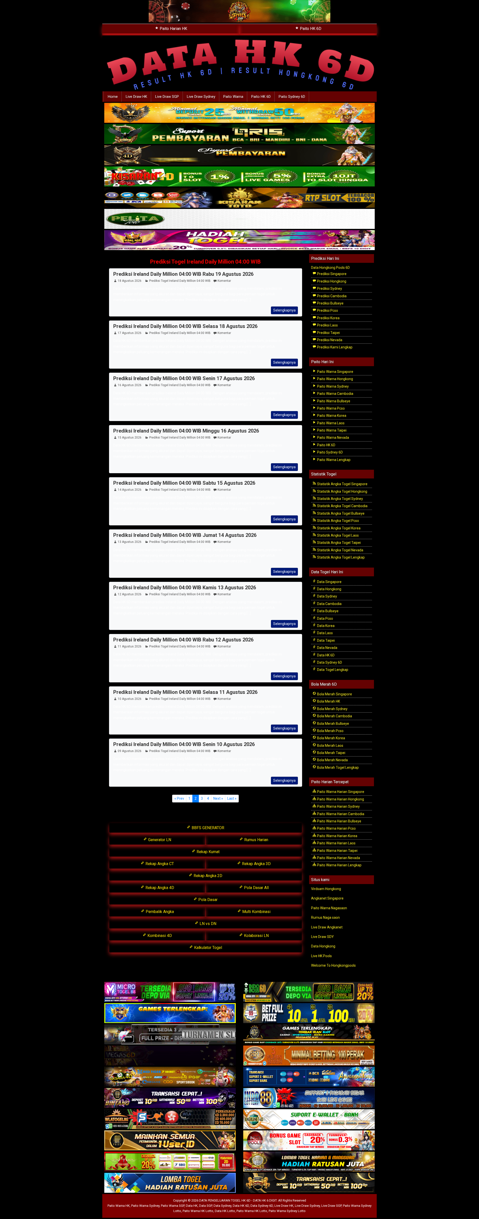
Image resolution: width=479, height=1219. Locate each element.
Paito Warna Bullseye (333, 401)
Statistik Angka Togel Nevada (339, 550)
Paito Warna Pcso (330, 408)
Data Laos (324, 633)
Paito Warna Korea (331, 416)
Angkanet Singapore (327, 898)
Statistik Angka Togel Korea (338, 528)
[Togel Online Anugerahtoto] (309, 1077)
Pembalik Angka (159, 911)
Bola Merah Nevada (332, 760)
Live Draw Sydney (201, 96)
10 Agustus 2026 (129, 699)
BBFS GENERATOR (207, 827)
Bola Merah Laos (329, 746)
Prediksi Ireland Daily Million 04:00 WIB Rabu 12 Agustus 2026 (183, 640)
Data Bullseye (327, 611)
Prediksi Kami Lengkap (334, 347)
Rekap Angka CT (159, 863)
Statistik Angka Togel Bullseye (340, 513)
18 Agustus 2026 (129, 281)
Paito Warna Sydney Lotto (287, 1211)
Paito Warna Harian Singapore (340, 792)
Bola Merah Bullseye (332, 724)
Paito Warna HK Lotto (198, 1211)
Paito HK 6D (310, 28)
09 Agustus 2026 (129, 751)
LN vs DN (207, 923)
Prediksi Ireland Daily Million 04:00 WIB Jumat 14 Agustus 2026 (184, 535)
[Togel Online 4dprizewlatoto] (170, 1141)
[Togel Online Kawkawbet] (170, 1035)
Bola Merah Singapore (334, 694)
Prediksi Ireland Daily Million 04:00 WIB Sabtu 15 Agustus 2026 (184, 483)
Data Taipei (325, 640)
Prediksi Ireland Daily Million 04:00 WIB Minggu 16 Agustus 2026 (186, 431)
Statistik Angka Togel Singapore (341, 484)
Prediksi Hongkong (331, 281)
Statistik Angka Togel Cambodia (341, 506)
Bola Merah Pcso (330, 731)
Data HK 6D (325, 655)
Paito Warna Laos (330, 423)
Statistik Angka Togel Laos (337, 535)
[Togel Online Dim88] (239, 134)
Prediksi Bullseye (330, 303)
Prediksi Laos (327, 325)
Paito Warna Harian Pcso (336, 828)
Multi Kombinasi (255, 911)
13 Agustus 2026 (129, 542)
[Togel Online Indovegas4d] (309, 1183)
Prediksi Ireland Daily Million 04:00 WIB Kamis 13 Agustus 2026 (184, 588)
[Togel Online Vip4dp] (309, 1035)
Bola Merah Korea (330, 738)
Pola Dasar (207, 899)
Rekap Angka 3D (256, 863)
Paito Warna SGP (172, 1206)
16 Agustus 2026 (129, 385)
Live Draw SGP (167, 96)
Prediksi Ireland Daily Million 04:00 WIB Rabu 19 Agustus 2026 (183, 274)
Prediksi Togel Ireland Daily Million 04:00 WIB (205, 262)
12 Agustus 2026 (129, 594)
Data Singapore (329, 582)
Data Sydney (326, 596)
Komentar (224, 281)
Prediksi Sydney (329, 289)
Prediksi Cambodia (331, 296)
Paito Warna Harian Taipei (337, 851)
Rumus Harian (255, 839)
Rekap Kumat (208, 851)
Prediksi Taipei (328, 333)
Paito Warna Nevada (332, 438)
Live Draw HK (136, 96)
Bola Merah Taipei (330, 753)
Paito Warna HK (119, 1206)
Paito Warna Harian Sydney (338, 806)
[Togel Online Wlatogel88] (170, 1120)
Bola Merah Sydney (332, 709)
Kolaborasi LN (256, 935)
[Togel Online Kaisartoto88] (170, 1162)
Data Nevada (326, 648)
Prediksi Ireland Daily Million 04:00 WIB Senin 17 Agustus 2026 (184, 378)
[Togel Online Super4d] (239, 155)
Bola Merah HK (328, 701)
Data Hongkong (328, 589)
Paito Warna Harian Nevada (338, 858)
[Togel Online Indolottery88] (309, 1098)
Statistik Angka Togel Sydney (339, 499)
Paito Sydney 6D (292, 96)
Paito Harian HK (173, 28)
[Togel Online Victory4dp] (170, 1014)
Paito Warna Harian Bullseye (338, 821)
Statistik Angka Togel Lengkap (340, 557)
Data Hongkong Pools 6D (330, 268)
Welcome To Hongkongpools (333, 965)
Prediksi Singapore (331, 274)
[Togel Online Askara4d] (170, 1077)
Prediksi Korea (328, 318)
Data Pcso (324, 618)
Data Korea (325, 626)
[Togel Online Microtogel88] (170, 992)
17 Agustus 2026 (129, 333)
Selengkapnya (284, 310)
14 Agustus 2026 (129, 489)
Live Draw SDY (322, 937)
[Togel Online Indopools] (309, 1141)
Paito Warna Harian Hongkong (340, 799)
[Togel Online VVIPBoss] (239, 113)
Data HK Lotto (225, 1211)
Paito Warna (233, 96)
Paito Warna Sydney (332, 386)
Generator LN (159, 839)
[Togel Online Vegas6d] (170, 1056)
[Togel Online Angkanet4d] (309, 1120)
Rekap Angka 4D (159, 887)
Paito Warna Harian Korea (336, 836)
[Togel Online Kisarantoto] (239, 198)
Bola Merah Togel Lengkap (337, 767)
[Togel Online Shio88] (309, 1162)
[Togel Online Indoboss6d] (309, 992)
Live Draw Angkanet (327, 927)
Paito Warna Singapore (334, 372)
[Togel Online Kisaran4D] (239, 177)
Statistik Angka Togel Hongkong (341, 491)
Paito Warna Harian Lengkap (338, 865)
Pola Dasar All (256, 887)
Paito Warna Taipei (331, 430)
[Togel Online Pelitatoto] (239, 219)
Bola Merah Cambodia (334, 716)
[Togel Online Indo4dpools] (170, 1183)
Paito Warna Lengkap (333, 460)
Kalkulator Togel (207, 947)
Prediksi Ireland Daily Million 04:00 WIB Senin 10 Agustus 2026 (184, 744)
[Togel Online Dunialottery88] (309, 1056)
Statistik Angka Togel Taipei (338, 543)
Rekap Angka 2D (207, 875)
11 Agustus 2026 (129, 646)
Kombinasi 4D (159, 935)
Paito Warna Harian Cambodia (340, 814)
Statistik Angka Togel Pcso (337, 521)
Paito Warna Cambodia (334, 394)
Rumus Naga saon (325, 917)
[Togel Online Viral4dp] (239, 240)
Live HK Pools (321, 956)
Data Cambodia (329, 604)
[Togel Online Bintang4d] (170, 1098)
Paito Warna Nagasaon (329, 908)
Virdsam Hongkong (326, 889)
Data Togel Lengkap (332, 670)
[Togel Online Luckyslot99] (309, 1014)
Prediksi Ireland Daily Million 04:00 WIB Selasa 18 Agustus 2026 (185, 326)
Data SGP (205, 1206)
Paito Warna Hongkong (334, 379)
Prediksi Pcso (327, 310)
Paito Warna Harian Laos (336, 843)
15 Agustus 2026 (129, 437)
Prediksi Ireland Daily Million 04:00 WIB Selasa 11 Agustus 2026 (185, 692)
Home (113, 96)
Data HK (192, 1206)
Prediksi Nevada (329, 340)
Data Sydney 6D (329, 662)
